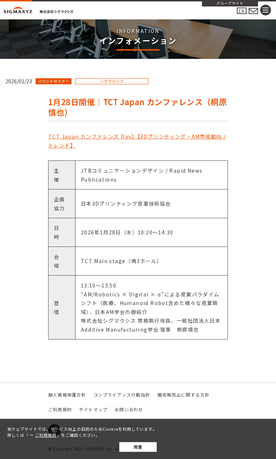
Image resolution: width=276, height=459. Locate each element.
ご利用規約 (46, 435)
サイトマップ (93, 409)
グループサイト (230, 3)
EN (242, 11)
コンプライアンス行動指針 (121, 395)
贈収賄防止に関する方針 (183, 395)
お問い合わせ (129, 409)
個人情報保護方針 (67, 395)
